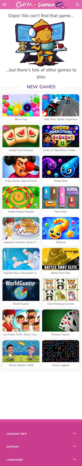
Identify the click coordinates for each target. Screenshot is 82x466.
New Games (41, 87)
